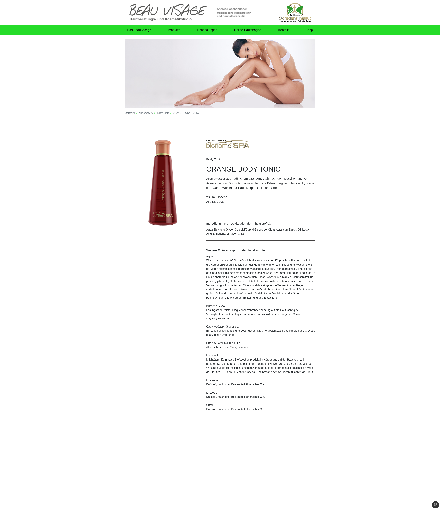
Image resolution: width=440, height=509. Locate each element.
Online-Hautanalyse (247, 30)
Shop (309, 30)
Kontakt (283, 30)
